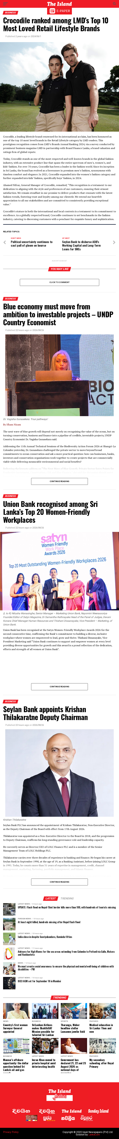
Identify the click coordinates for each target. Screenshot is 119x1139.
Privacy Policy (11, 1132)
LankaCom (94, 1134)
